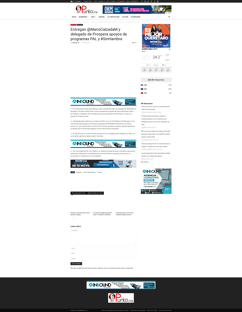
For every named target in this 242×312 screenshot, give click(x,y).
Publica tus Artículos (152, 310)
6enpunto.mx (75, 42)
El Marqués (78, 172)
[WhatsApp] (85, 47)
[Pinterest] (151, 1)
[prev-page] (72, 218)
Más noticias (145, 162)
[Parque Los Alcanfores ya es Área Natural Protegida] (81, 204)
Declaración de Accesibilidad (137, 310)
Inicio (95, 1)
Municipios (85, 22)
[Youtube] (157, 1)
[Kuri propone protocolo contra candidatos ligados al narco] (126, 204)
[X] (154, 1)
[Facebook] (142, 1)
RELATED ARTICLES (78, 193)
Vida (107, 1)
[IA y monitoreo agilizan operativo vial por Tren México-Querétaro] (103, 204)
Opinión (113, 1)
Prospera (99, 172)
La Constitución (121, 1)
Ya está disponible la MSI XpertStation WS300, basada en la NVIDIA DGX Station (155, 154)
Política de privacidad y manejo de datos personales (115, 310)
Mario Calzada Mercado (89, 172)
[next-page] (75, 218)
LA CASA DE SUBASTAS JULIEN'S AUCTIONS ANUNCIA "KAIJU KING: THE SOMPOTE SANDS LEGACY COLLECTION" (155, 134)
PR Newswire (134, 1)
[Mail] (148, 1)
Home (72, 22)
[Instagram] (145, 1)
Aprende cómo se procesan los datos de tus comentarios (115, 268)
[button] (169, 17)
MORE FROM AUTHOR (95, 193)
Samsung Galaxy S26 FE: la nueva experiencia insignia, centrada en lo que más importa (155, 145)
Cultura (128, 1)
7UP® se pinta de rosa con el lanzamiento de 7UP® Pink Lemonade (155, 108)
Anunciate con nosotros (165, 310)
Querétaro (101, 1)
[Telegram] (90, 47)
